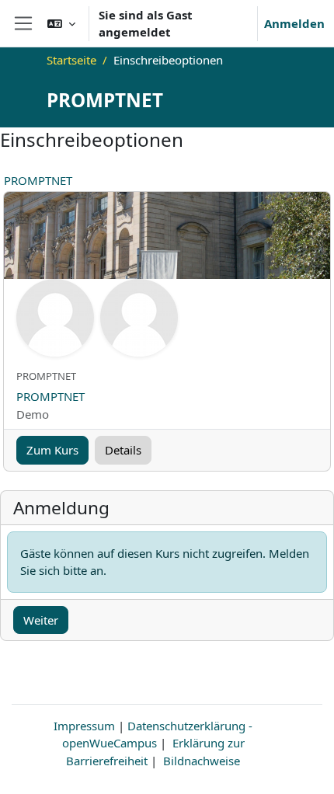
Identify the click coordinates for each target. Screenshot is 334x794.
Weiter (40, 620)
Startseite (71, 60)
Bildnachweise (201, 760)
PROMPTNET (38, 180)
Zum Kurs (52, 450)
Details (123, 450)
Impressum (84, 725)
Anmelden (294, 23)
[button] (61, 23)
